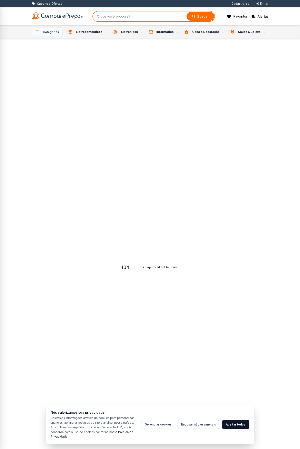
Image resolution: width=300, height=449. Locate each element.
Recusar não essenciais (198, 424)
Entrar (264, 3)
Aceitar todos (235, 424)
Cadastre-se (240, 3)
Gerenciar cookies (158, 424)
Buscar (203, 16)
